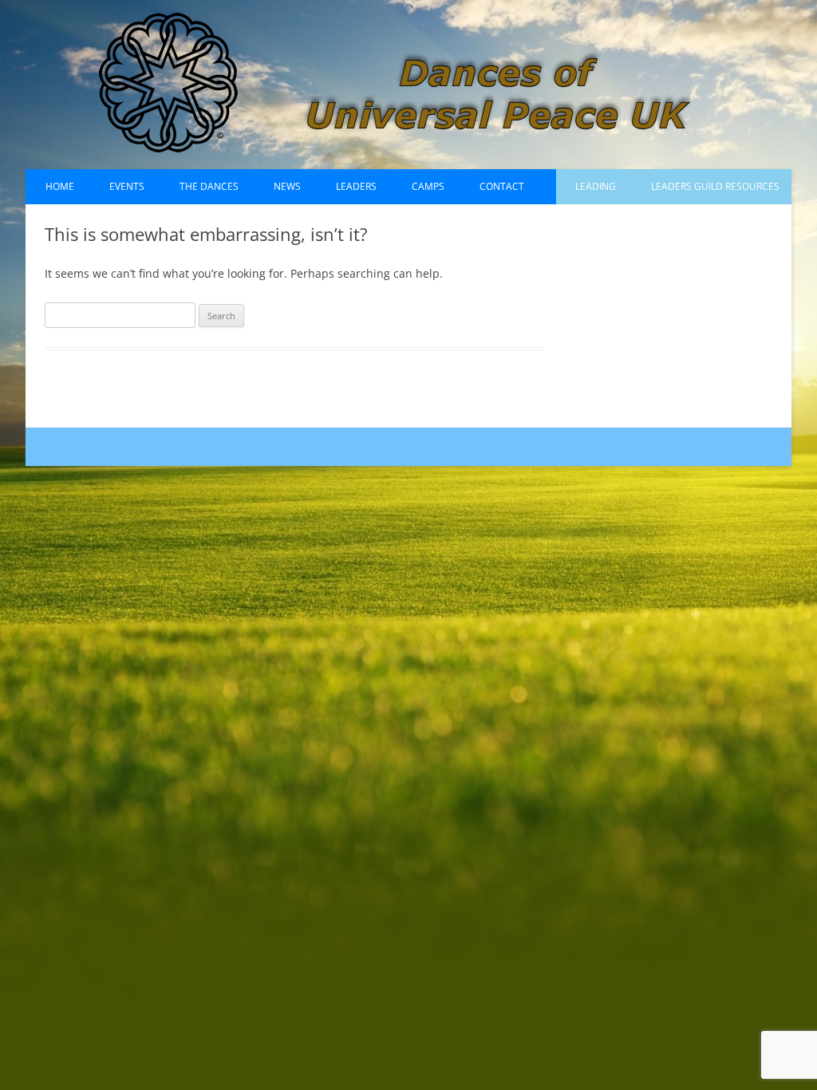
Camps (428, 186)
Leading (595, 186)
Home (59, 186)
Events (126, 186)
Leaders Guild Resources (715, 186)
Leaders (356, 186)
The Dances (209, 186)
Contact (502, 186)
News (287, 186)
